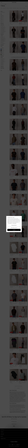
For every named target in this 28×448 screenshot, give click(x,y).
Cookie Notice (10, 223)
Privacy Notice (14, 223)
